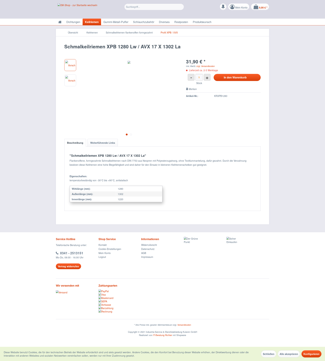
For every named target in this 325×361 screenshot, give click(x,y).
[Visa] (120, 294)
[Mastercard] (120, 298)
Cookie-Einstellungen (110, 249)
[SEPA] (120, 301)
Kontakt (103, 245)
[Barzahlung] (120, 308)
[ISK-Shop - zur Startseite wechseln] (77, 10)
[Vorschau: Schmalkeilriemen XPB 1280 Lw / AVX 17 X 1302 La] (70, 65)
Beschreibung (75, 142)
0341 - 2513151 (71, 253)
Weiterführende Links (102, 142)
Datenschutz (148, 249)
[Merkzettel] (223, 6)
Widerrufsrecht (149, 245)
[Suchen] (181, 6)
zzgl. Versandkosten (205, 66)
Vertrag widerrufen (68, 266)
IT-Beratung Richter (162, 335)
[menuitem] (154, 7)
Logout (102, 257)
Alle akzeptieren (289, 354)
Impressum (147, 257)
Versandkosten (184, 324)
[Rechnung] (120, 311)
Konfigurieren (311, 354)
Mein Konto (105, 253)
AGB (143, 253)
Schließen (268, 354)
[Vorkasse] (120, 304)
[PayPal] (120, 291)
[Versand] (76, 292)
